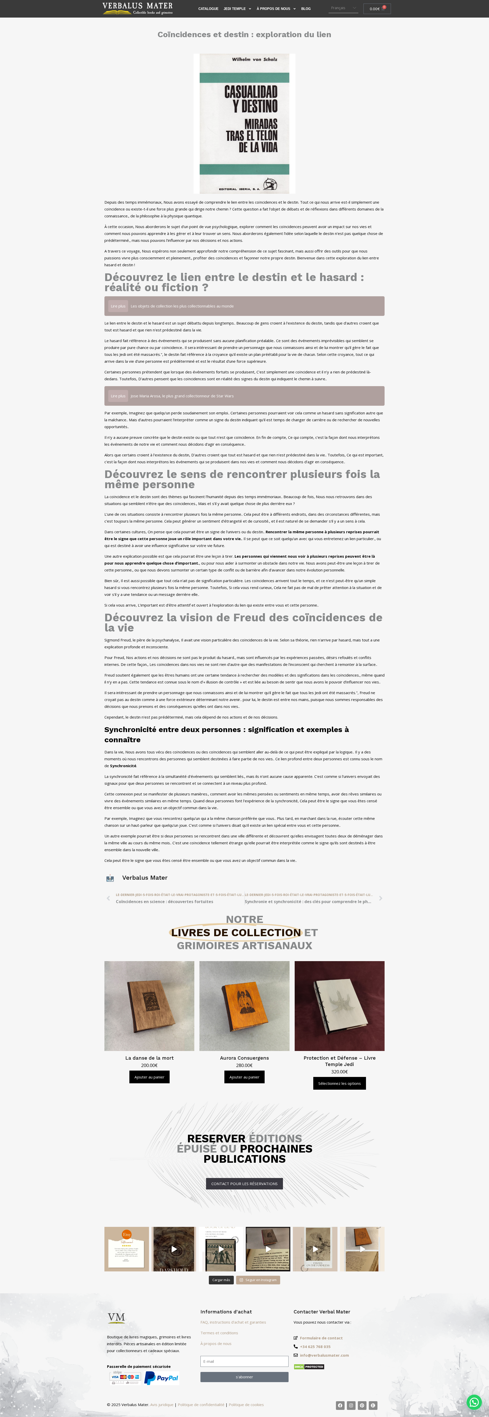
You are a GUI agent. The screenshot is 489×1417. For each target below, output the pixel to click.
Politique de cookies (246, 1404)
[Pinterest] (362, 1405)
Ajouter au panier (149, 1076)
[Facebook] (340, 1405)
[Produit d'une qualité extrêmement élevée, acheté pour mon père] (126, 1249)
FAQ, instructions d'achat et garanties (233, 1322)
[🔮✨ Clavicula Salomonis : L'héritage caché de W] (362, 1249)
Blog (306, 9)
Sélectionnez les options (339, 1083)
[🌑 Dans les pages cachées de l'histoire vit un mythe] (268, 1249)
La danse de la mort (149, 1058)
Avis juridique (161, 1404)
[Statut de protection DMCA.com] (309, 1368)
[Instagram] (351, 1405)
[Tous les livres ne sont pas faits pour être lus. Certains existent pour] (174, 1249)
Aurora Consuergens (244, 1058)
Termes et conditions (219, 1332)
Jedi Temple (235, 9)
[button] (474, 1402)
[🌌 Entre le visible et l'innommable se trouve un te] (315, 1249)
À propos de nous (273, 9)
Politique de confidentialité (201, 1404)
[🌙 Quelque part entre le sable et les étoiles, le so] (221, 1249)
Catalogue (208, 9)
